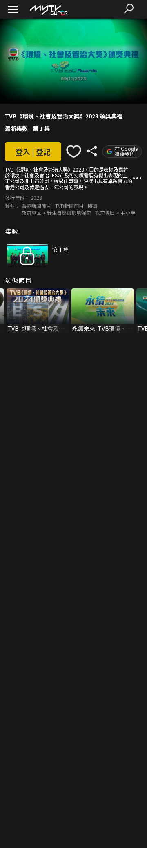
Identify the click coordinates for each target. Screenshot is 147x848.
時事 (93, 205)
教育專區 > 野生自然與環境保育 (56, 212)
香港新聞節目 (36, 205)
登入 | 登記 (33, 151)
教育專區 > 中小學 (115, 212)
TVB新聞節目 (69, 205)
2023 (36, 197)
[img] (48, 9)
